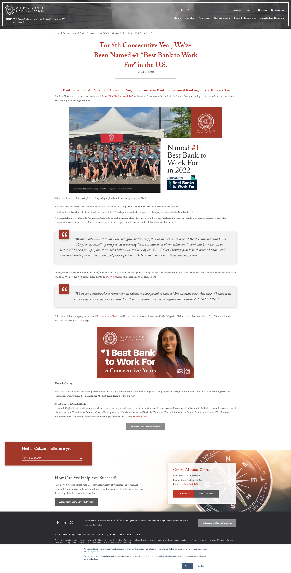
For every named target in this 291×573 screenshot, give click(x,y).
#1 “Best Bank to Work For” (119, 97)
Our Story (190, 18)
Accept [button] (188, 566)
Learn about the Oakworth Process (76, 502)
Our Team (204, 18)
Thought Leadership (245, 18)
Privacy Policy (92, 551)
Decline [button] (200, 566)
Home (177, 18)
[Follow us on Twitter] (188, 10)
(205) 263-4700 (191, 485)
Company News (70, 33)
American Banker (110, 317)
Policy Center (126, 534)
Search (264, 10)
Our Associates (206, 494)
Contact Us (249, 10)
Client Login (278, 10)
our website (111, 277)
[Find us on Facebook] (175, 10)
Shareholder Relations (272, 18)
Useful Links (235, 10)
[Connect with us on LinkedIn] (181, 10)
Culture (80, 321)
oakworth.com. (140, 417)
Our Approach (222, 18)
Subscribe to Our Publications (145, 427)
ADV (138, 534)
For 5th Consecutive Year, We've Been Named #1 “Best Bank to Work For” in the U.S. (116, 33)
